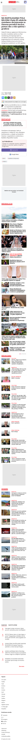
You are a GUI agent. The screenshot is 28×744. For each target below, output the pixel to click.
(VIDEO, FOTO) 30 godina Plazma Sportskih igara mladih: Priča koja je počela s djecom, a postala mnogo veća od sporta (18, 531)
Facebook (5, 715)
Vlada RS (5, 161)
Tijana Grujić (8, 93)
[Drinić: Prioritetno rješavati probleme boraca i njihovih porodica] (5, 388)
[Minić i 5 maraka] (5, 379)
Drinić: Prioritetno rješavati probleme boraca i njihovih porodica (18, 388)
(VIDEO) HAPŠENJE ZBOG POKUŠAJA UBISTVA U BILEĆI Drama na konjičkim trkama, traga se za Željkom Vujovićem (15, 652)
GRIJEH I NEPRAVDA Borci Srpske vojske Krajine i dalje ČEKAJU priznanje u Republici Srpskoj (18, 451)
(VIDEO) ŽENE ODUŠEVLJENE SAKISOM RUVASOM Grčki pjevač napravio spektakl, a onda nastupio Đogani (15, 645)
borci (4, 158)
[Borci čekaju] (5, 433)
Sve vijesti (3, 679)
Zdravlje (3, 694)
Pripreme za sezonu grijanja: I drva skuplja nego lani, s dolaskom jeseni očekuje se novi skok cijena (18, 513)
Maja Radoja (15, 421)
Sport (2, 692)
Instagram (5, 719)
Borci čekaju (14, 431)
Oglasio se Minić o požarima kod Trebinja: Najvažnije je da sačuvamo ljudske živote (18, 558)
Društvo (4, 15)
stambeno (4, 110)
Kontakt (3, 734)
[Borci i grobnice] (5, 424)
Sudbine (3, 698)
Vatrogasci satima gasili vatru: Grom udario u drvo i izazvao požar (18, 585)
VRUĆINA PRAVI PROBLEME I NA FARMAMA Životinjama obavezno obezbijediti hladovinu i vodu (18, 568)
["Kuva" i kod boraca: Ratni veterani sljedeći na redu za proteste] (5, 460)
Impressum (4, 728)
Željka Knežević (16, 376)
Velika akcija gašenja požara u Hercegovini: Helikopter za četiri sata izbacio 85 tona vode (18, 550)
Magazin (3, 700)
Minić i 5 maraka (15, 378)
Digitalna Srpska (5, 704)
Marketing (3, 730)
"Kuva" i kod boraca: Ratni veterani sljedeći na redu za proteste (18, 460)
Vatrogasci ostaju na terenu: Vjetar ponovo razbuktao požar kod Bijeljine (18, 494)
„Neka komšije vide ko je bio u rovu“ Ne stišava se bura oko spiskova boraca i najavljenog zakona (18, 371)
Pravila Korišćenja (5, 732)
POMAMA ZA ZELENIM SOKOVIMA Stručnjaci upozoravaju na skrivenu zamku (14, 660)
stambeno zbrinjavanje (14, 158)
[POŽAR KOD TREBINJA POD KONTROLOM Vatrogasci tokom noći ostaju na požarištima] (5, 503)
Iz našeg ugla (4, 706)
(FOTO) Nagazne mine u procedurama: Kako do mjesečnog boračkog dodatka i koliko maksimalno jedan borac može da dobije (19, 416)
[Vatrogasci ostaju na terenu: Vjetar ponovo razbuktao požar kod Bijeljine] (5, 494)
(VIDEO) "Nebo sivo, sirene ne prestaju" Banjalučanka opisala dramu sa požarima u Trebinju (19, 577)
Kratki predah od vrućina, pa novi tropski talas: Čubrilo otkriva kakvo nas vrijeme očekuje (18, 522)
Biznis (2, 688)
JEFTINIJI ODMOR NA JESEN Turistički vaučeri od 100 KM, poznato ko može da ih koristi (13, 124)
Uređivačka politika (5, 736)
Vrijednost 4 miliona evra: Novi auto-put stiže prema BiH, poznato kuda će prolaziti (18, 595)
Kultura (3, 702)
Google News (15, 154)
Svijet (2, 683)
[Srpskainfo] (14, 2)
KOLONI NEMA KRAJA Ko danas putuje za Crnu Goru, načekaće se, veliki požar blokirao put (18, 540)
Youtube (5, 721)
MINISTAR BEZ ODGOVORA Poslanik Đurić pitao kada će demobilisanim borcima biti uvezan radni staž (18, 442)
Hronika (3, 690)
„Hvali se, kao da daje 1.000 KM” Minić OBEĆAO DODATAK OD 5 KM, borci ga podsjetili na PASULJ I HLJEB (18, 397)
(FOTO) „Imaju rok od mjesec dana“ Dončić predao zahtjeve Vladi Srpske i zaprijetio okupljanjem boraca (18, 361)
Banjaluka (3, 708)
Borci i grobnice (15, 423)
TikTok (4, 723)
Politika (13, 358)
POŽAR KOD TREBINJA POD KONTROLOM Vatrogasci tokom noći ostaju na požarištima (18, 504)
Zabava (3, 696)
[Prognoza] (25, 2)
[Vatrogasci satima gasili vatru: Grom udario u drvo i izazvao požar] (5, 585)
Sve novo (21, 666)
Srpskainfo (15, 150)
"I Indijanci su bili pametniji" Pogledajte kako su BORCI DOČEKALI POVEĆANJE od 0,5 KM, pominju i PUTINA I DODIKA (18, 406)
